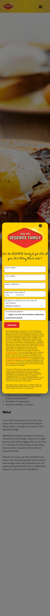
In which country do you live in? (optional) (21, 302)
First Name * (11, 268)
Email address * (12, 284)
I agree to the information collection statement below (24, 316)
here (40, 346)
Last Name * (10, 276)
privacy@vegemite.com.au (17, 359)
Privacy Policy (11, 352)
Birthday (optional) (15, 294)
